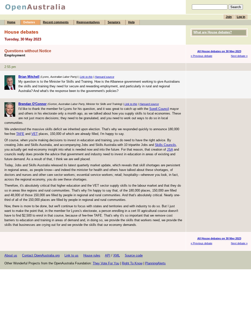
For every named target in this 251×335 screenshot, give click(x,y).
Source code (134, 255)
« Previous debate (201, 55)
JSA (170, 149)
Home (11, 22)
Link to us (71, 255)
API (107, 255)
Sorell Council (159, 109)
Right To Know (132, 263)
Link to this (86, 76)
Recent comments (56, 22)
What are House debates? (212, 32)
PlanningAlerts (155, 263)
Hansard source (104, 76)
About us (10, 255)
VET (34, 134)
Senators (114, 22)
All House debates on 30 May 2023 (219, 51)
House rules (91, 255)
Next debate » (239, 55)
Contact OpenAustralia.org (41, 255)
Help (131, 22)
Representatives (88, 22)
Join (229, 17)
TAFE (20, 134)
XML (116, 255)
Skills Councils (165, 145)
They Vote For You (106, 263)
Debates (29, 22)
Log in (241, 17)
